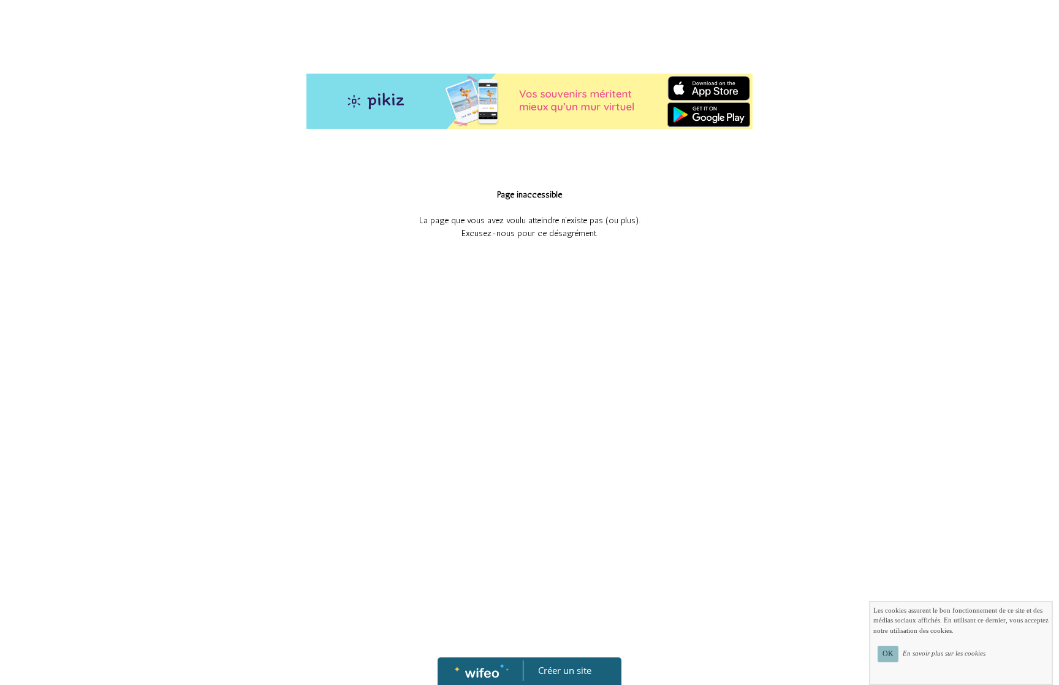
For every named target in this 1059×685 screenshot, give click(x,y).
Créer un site (564, 670)
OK (888, 653)
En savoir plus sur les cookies (944, 653)
